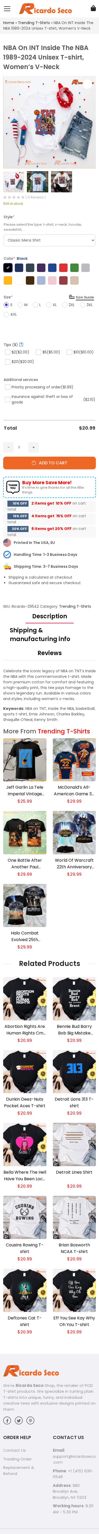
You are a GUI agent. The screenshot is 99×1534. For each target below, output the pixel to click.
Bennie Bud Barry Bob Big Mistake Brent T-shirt (74, 1029)
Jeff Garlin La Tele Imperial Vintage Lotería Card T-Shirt (25, 790)
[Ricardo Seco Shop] (45, 8)
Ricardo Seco (30, 1385)
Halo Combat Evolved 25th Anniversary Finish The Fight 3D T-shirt (24, 936)
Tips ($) (13, 344)
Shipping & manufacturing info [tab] (40, 634)
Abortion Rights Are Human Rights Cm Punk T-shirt (24, 1029)
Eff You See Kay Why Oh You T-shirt (74, 1321)
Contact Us (14, 1450)
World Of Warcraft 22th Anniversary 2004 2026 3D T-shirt (74, 863)
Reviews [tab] (49, 653)
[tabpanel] (49, 695)
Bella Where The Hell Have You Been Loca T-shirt (24, 1175)
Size (8, 297)
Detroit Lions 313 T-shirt (74, 1102)
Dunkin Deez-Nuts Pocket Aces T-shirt (24, 1102)
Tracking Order (17, 1459)
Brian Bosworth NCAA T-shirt (74, 1248)
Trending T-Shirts (34, 22)
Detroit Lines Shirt (74, 1172)
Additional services (21, 379)
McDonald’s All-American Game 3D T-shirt (74, 790)
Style (9, 217)
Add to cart (51, 463)
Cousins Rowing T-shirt (25, 1248)
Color (16, 258)
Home (8, 22)
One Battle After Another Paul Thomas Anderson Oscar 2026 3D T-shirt (25, 863)
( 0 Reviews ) (36, 197)
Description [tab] (49, 616)
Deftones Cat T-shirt (25, 1321)
